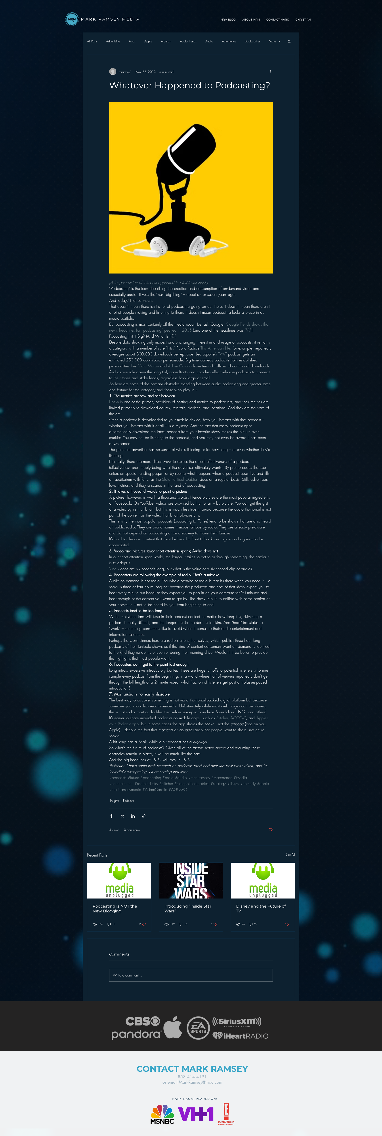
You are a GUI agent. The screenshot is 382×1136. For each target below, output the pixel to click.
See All (290, 854)
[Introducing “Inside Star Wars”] (191, 881)
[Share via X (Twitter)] (122, 816)
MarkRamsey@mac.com (200, 1082)
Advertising (113, 41)
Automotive (229, 41)
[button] (289, 41)
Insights (114, 800)
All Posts (92, 41)
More (272, 41)
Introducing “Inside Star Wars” (187, 909)
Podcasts (128, 800)
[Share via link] (144, 816)
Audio (209, 41)
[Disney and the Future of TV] (263, 881)
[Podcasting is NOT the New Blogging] (119, 881)
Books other (252, 41)
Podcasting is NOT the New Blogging (115, 909)
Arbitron (166, 41)
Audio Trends (188, 41)
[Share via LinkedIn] (133, 816)
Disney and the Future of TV (261, 909)
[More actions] (270, 71)
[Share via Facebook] (111, 816)
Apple (148, 41)
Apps (132, 41)
